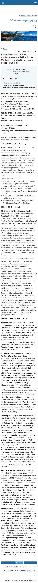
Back (5, 49)
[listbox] (27, 51)
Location (8, 74)
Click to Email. (32, 570)
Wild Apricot (18, 580)
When (9, 69)
